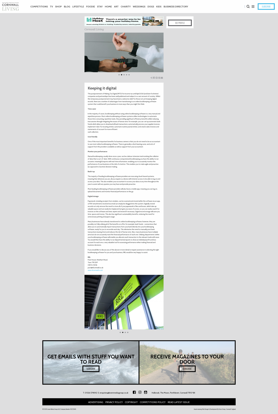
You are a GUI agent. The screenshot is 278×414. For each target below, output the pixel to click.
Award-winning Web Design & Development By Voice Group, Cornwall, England (215, 409)
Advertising (95, 402)
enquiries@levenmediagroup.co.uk (114, 393)
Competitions (39, 6)
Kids (158, 6)
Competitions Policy (152, 402)
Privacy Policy (114, 402)
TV (51, 6)
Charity (126, 6)
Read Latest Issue (179, 402)
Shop (58, 6)
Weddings (139, 6)
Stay (100, 6)
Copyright (131, 402)
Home (108, 6)
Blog (67, 6)
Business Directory (176, 6)
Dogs (150, 6)
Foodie (90, 6)
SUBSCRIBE (266, 6)
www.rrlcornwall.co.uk (95, 270)
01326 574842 (91, 393)
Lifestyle (78, 6)
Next (167, 55)
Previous (81, 55)
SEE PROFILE (180, 22)
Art (116, 6)
